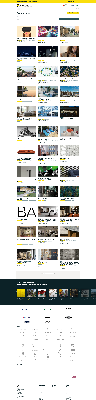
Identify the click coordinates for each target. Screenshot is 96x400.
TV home (40, 394)
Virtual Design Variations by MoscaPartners (57, 399)
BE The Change (40, 390)
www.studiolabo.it (19, 392)
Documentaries (40, 396)
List (26, 13)
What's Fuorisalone (68, 396)
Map (29, 13)
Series (39, 395)
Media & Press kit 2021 (68, 395)
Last (53, 273)
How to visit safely (68, 398)
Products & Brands (41, 397)
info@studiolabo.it (19, 391)
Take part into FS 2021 (68, 397)
